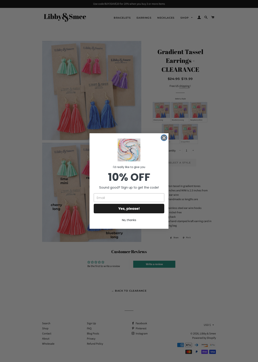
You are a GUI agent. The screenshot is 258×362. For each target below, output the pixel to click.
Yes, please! (129, 208)
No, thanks (129, 220)
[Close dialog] (164, 138)
